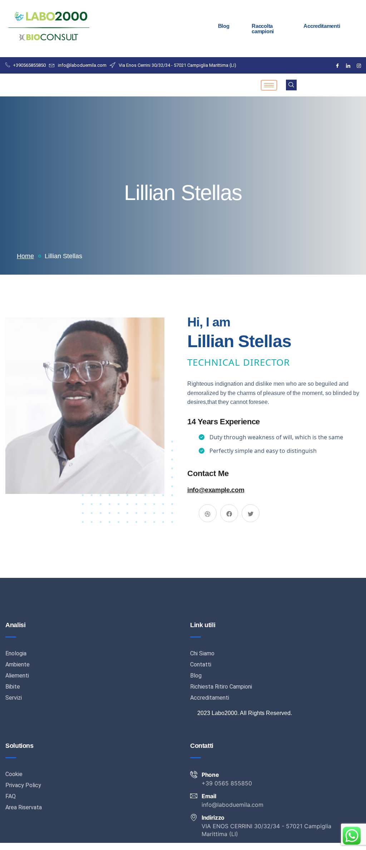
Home (25, 256)
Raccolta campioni (263, 28)
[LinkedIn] (348, 65)
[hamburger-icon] (269, 85)
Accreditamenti (321, 26)
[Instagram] (358, 65)
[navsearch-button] (291, 85)
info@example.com (215, 490)
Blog (223, 26)
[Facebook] (337, 65)
